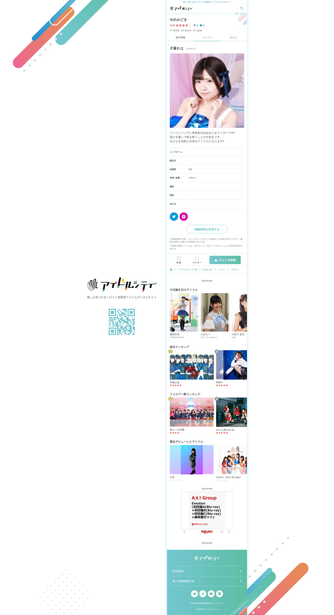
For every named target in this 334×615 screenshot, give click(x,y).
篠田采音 (175, 334)
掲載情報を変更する (207, 229)
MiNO (219, 382)
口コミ (233, 37)
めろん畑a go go (225, 429)
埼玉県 (176, 30)
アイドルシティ (210, 609)
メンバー (207, 37)
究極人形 (175, 382)
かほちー (205, 334)
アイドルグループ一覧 (187, 269)
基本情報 (180, 37)
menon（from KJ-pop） (229, 477)
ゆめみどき (178, 19)
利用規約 (178, 571)
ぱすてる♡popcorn (209, 337)
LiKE (233, 337)
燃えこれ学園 (177, 429)
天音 (172, 477)
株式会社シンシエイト (212, 602)
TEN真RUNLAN (176, 337)
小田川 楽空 (238, 334)
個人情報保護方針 (184, 581)
